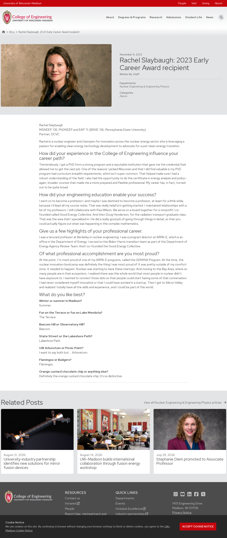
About (110, 17)
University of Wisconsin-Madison (22, 3)
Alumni (218, 3)
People (182, 3)
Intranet (71, 503)
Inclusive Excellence (129, 509)
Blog (11, 32)
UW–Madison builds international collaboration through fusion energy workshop (110, 463)
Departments (125, 498)
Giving (205, 3)
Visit (194, 3)
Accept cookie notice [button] (198, 526)
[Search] (220, 17)
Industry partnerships (130, 514)
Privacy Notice (182, 512)
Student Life (193, 17)
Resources (75, 492)
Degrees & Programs (133, 17)
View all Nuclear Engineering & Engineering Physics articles (183, 402)
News (209, 17)
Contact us (72, 498)
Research (156, 17)
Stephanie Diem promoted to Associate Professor (189, 461)
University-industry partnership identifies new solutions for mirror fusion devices (32, 463)
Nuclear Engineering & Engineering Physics (144, 86)
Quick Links (127, 492)
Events (120, 503)
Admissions (173, 17)
